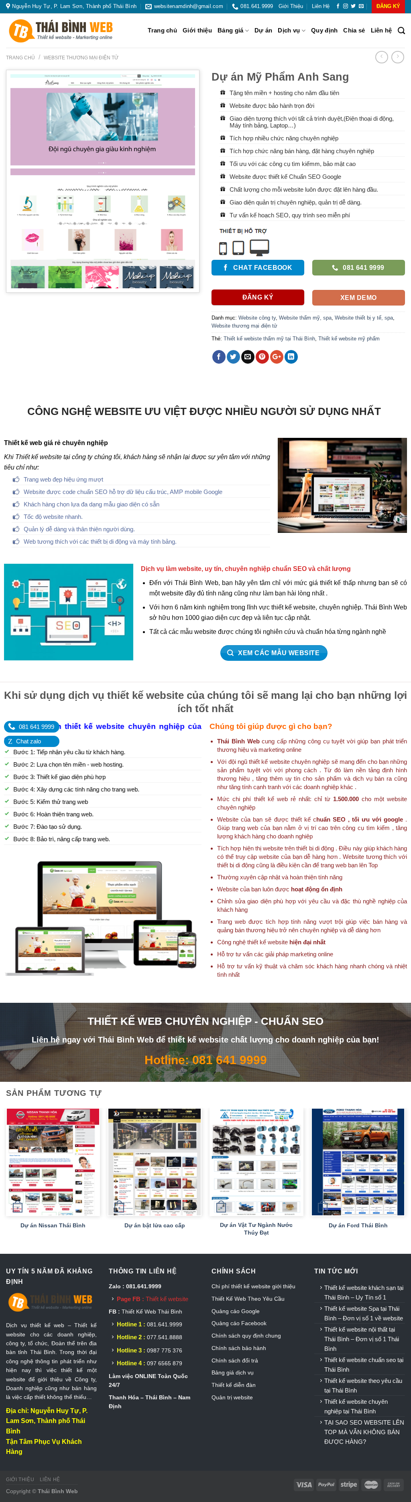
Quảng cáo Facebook (239, 1323)
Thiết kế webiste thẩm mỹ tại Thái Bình (269, 339)
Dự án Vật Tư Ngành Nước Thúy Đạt (256, 1229)
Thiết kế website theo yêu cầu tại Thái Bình (363, 1385)
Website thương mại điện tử (81, 58)
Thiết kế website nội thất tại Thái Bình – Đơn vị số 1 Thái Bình (361, 1339)
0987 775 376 (164, 1350)
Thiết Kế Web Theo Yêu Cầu (248, 1299)
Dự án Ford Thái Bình (358, 1225)
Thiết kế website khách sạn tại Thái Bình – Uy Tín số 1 (363, 1292)
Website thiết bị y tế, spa (364, 318)
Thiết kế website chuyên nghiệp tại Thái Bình (356, 1406)
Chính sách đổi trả (235, 1360)
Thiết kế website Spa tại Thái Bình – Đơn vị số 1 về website (363, 1313)
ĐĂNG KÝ (388, 6)
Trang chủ (162, 30)
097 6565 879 (164, 1363)
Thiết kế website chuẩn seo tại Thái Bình (363, 1364)
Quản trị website (232, 1397)
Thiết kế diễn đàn (234, 1385)
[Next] (405, 1180)
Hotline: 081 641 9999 (205, 1060)
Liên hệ (321, 6)
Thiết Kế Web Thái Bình (152, 1311)
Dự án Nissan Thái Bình (52, 1225)
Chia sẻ (354, 30)
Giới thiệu (291, 6)
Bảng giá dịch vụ (233, 1372)
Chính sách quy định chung (246, 1335)
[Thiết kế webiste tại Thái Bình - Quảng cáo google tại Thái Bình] (70, 30)
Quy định (324, 30)
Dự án (263, 30)
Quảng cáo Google (236, 1311)
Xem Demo (358, 297)
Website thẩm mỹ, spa (305, 318)
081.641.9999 (164, 1324)
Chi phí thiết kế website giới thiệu (254, 1286)
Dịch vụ (289, 30)
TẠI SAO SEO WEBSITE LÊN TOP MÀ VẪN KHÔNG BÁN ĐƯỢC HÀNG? (364, 1432)
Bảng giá (230, 30)
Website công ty (257, 318)
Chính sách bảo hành (239, 1348)
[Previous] (6, 1180)
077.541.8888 (164, 1337)
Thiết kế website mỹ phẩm (349, 339)
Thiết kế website (167, 1299)
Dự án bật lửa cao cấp (154, 1225)
